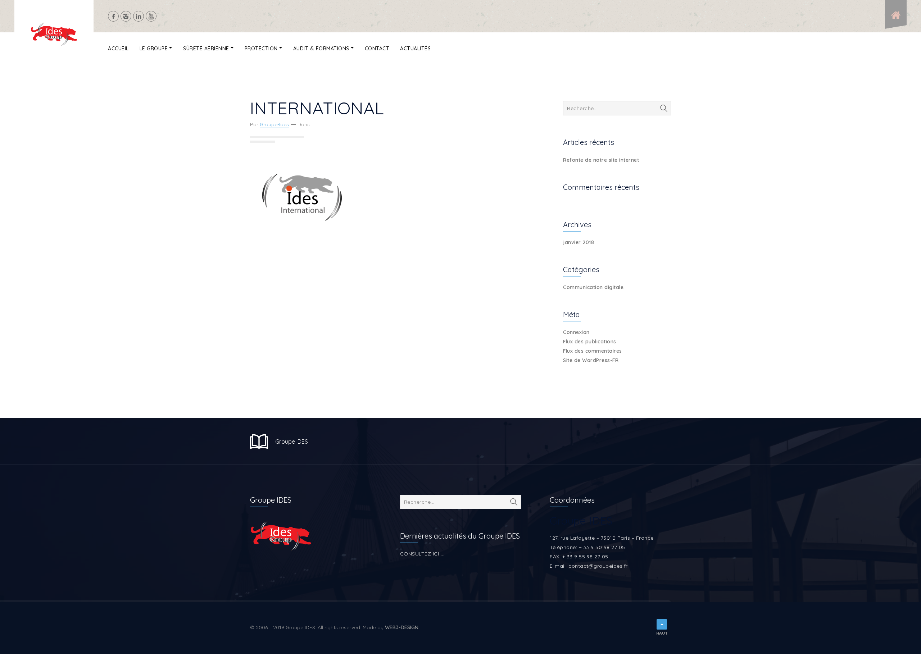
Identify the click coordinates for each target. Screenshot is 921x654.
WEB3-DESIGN (401, 627)
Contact (377, 48)
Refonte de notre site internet (601, 160)
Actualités (415, 48)
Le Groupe (154, 48)
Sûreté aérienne (206, 48)
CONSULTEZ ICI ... (422, 553)
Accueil (118, 48)
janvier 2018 (578, 242)
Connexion (576, 332)
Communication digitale (593, 287)
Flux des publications (589, 341)
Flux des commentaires (592, 351)
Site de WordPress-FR (590, 360)
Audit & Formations (321, 48)
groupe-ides (274, 124)
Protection (261, 48)
